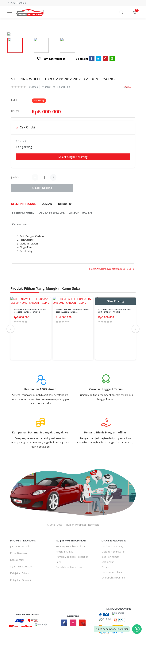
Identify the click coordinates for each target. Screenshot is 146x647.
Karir (58, 562)
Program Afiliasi (65, 551)
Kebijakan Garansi (20, 580)
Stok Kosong (43, 188)
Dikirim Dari (21, 141)
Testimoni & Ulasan (112, 572)
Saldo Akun (108, 562)
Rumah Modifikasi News (69, 567)
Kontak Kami (17, 559)
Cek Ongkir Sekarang (74, 157)
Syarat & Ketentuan (21, 566)
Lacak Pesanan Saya (113, 546)
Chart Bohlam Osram (113, 577)
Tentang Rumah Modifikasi (71, 546)
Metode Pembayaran (113, 551)
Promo (105, 567)
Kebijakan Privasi (19, 573)
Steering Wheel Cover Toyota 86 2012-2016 (111, 268)
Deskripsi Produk (23, 204)
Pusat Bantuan (18, 553)
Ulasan (47, 204)
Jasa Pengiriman (111, 556)
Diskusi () (65, 204)
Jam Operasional (19, 546)
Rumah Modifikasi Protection (72, 556)
